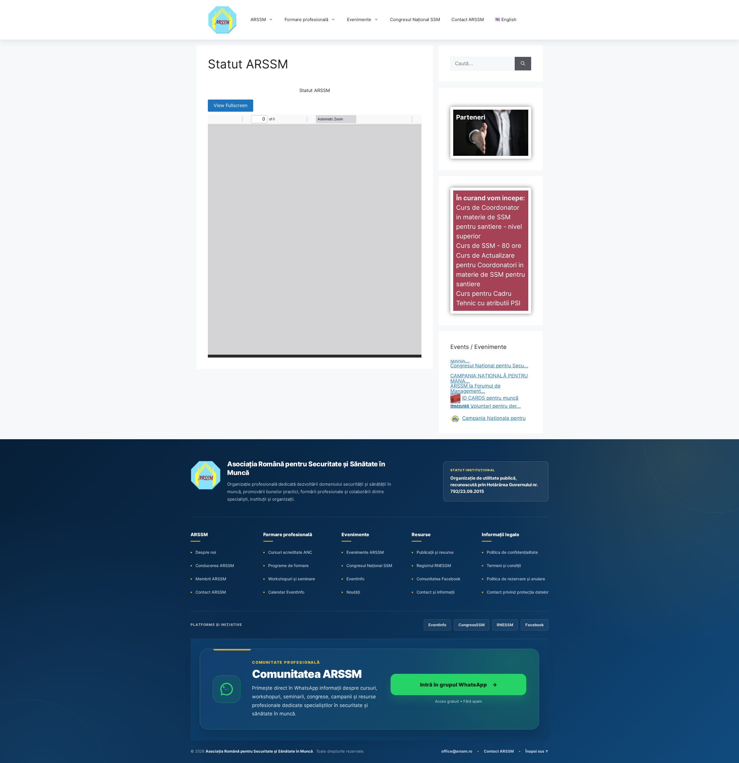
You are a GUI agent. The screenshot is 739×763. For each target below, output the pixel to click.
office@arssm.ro (456, 751)
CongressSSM (471, 624)
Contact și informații (435, 592)
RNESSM (505, 624)
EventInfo (355, 578)
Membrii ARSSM (210, 578)
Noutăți (353, 592)
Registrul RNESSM (434, 565)
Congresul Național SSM (415, 19)
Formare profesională (306, 19)
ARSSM (258, 19)
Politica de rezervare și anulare (516, 578)
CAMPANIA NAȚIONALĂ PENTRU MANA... (489, 366)
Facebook (534, 624)
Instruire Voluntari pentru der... (485, 394)
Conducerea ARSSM (214, 565)
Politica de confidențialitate (512, 552)
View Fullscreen (230, 105)
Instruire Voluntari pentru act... (485, 414)
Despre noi (205, 552)
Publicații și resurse (435, 552)
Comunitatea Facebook (438, 578)
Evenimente (359, 19)
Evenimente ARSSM (365, 552)
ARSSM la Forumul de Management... (475, 376)
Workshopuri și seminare (291, 578)
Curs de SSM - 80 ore (488, 245)
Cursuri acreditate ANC (290, 552)
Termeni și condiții (504, 565)
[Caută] (523, 64)
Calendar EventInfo (286, 592)
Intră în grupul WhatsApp (458, 685)
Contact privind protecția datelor (517, 592)
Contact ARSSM (467, 19)
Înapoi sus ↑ (536, 751)
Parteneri (470, 117)
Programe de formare (288, 565)
